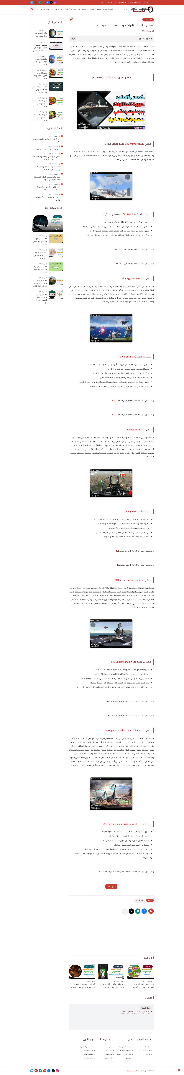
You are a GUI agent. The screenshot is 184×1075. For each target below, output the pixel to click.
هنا (116, 249)
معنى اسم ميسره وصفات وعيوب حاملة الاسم (40, 269)
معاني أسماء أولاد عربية (67, 9)
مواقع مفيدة (83, 9)
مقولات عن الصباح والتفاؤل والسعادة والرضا (47, 198)
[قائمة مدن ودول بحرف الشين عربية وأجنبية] (56, 59)
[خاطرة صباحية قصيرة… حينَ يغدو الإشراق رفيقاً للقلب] (56, 280)
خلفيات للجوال (51, 9)
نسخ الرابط (111, 886)
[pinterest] (35, 2)
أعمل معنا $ (108, 1050)
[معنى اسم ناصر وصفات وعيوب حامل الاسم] (56, 238)
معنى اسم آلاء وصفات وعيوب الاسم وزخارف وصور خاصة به (47, 168)
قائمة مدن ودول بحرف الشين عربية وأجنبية (40, 62)
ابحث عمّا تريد (88, 1058)
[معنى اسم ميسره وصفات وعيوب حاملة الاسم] (56, 266)
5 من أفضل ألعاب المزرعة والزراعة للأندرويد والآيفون (143, 986)
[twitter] (51, 2)
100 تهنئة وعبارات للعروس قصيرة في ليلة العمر (40, 255)
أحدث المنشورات (144, 1050)
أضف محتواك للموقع (86, 1047)
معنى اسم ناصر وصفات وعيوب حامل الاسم (40, 241)
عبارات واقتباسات (95, 9)
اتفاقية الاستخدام (120, 2)
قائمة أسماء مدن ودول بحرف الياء (41, 34)
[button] (144, 911)
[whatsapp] (39, 2)
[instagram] (55, 2)
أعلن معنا (109, 1054)
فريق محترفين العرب (124, 1054)
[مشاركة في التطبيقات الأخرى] (125, 911)
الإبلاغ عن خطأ (88, 1050)
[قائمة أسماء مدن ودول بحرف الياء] (56, 33)
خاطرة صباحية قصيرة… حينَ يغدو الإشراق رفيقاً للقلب (40, 283)
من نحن (110, 2)
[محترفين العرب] (142, 9)
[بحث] (31, 9)
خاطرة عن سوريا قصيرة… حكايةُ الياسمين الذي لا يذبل (41, 298)
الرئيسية (147, 1047)
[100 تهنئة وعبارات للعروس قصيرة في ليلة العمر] (56, 252)
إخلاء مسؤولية (88, 1054)
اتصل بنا (102, 2)
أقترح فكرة (108, 1058)
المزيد (42, 9)
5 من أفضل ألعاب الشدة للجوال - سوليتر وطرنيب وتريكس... (111, 986)
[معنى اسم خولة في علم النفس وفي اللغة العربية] (56, 86)
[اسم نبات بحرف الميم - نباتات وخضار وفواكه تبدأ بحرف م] (56, 100)
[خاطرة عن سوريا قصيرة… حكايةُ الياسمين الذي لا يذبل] (56, 294)
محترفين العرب (130, 1070)
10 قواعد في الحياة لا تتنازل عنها (48, 149)
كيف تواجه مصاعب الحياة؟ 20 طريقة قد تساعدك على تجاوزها (47, 178)
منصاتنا (110, 1062)
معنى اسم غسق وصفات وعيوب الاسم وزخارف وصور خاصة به (46, 158)
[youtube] (43, 2)
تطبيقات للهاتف (121, 9)
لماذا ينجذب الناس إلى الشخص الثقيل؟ (48, 226)
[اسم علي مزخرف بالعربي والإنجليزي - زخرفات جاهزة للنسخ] (56, 45)
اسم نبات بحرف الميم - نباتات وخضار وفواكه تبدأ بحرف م (40, 103)
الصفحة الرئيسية (148, 2)
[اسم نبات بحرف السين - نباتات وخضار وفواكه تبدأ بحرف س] (56, 73)
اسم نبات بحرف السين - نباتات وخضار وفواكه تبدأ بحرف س (39, 76)
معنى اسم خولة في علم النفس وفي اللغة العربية (40, 89)
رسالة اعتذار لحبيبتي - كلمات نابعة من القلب (46, 140)
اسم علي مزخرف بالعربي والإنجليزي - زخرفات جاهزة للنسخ (40, 48)
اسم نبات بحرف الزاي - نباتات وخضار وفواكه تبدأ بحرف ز (40, 117)
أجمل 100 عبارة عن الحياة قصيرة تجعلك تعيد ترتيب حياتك (48, 188)
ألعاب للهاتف (108, 9)
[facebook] (47, 2)
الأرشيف (147, 1054)
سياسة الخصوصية (134, 2)
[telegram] (31, 2)
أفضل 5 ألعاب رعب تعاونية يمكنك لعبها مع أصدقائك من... (82, 986)
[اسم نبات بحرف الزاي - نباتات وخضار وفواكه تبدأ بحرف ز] (56, 114)
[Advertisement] (111, 939)
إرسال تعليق (146, 1007)
